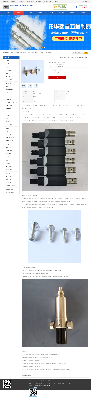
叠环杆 (7, 73)
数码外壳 (8, 173)
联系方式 (83, 12)
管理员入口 (44, 385)
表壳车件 (8, 160)
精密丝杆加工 (9, 179)
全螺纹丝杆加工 (9, 189)
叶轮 (7, 131)
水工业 (54, 66)
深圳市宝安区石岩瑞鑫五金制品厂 (61, 383)
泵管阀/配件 (59, 66)
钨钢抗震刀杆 (9, 108)
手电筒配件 (8, 153)
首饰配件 (8, 144)
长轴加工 (8, 67)
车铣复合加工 (9, 134)
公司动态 (51, 12)
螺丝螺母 (8, 121)
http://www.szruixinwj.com (26, 375)
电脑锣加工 (8, 112)
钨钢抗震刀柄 (9, 105)
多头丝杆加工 (9, 79)
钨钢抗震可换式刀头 (10, 137)
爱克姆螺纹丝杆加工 (10, 185)
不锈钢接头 (8, 99)
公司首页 (8, 12)
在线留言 (57, 77)
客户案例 (61, 12)
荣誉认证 (72, 12)
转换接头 (8, 92)
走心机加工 (8, 76)
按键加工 (8, 128)
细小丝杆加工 (9, 166)
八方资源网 (36, 385)
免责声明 (40, 385)
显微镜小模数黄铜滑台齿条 (12, 102)
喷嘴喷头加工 (9, 124)
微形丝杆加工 (9, 169)
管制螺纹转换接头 (10, 140)
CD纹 (7, 118)
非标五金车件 (9, 147)
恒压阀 (7, 63)
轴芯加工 (8, 95)
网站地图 (48, 385)
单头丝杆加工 (9, 182)
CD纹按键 (8, 163)
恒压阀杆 (8, 115)
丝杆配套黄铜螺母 (10, 192)
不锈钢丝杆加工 (9, 150)
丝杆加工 (8, 60)
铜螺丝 (7, 86)
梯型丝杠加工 (9, 176)
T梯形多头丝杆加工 (10, 89)
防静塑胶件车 (9, 157)
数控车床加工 (9, 70)
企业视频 (29, 12)
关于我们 (40, 12)
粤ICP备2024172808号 (51, 383)
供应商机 (19, 12)
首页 (65, 57)
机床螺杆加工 (9, 83)
